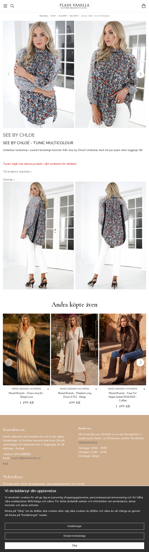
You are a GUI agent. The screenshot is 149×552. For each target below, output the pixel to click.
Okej (74, 545)
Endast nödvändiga (75, 536)
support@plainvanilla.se (26, 458)
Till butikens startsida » (17, 171)
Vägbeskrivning (87, 442)
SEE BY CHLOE (19, 135)
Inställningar (75, 526)
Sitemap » (9, 179)
